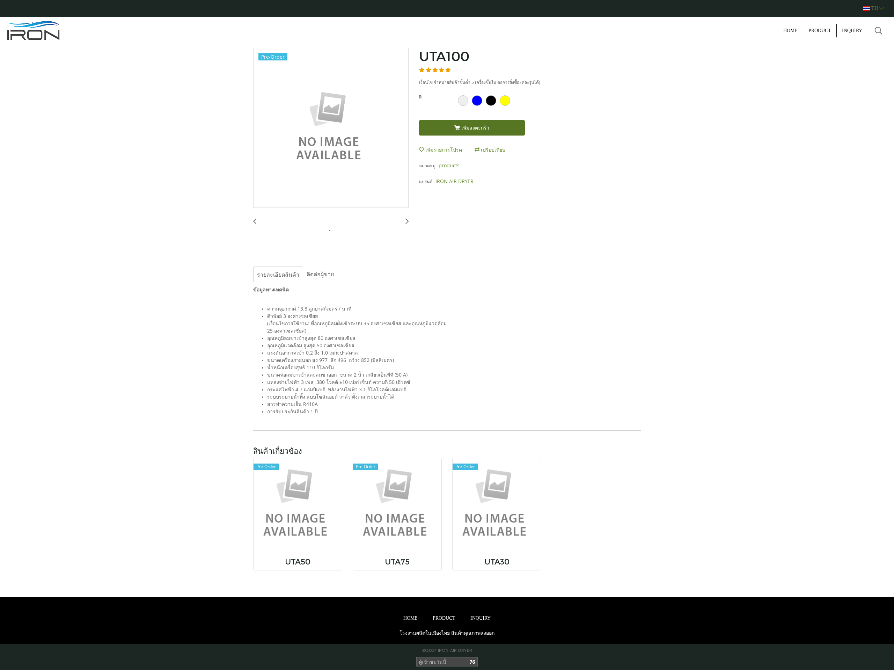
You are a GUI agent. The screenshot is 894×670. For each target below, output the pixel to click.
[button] (878, 30)
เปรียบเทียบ (492, 149)
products (449, 165)
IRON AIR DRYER (454, 181)
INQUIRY (852, 30)
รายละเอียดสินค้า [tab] (278, 274)
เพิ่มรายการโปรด (443, 149)
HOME (790, 30)
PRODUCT (819, 30)
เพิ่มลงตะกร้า (474, 127)
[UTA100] (331, 128)
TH (874, 8)
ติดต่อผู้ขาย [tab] (320, 274)
